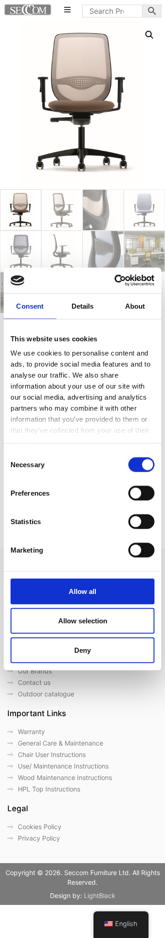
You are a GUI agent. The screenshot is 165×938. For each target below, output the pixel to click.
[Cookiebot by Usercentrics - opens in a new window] (116, 281)
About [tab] (135, 306)
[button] (149, 35)
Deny (82, 650)
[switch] (141, 493)
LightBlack (100, 895)
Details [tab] (83, 306)
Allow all (82, 591)
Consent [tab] (30, 306)
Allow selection (82, 620)
